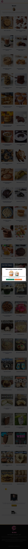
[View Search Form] (26, 1)
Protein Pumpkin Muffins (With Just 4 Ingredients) (20, 107)
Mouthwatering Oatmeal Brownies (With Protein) (21, 88)
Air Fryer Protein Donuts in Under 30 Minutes (20, 315)
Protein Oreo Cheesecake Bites (7, 334)
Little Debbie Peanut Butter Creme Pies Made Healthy (21, 221)
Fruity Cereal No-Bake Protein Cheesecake (7, 408)
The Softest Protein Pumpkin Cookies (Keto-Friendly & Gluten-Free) (7, 126)
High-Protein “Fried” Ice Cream (21, 163)
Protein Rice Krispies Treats (20, 334)
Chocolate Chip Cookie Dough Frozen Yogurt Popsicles (20, 427)
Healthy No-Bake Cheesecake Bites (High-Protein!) (20, 297)
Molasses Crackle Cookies (7, 30)
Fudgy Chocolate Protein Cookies (21, 125)
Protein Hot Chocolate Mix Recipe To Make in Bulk (7, 50)
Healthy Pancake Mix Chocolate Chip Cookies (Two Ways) (20, 50)
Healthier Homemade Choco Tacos (21, 182)
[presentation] (7, 22)
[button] (10, 279)
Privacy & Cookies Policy (16, 534)
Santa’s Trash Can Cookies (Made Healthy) (21, 240)
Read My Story (14, 505)
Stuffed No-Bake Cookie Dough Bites (7, 389)
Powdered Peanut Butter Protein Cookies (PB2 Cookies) (21, 69)
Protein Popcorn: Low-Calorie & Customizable (7, 221)
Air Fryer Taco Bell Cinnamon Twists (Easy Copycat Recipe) (7, 315)
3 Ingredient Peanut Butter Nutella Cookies (7, 240)
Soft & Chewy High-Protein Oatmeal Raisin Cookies (7, 88)
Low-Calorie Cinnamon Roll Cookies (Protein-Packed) (7, 183)
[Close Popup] (25, 268)
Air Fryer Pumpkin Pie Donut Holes (7, 258)
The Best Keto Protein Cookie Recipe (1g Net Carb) (7, 164)
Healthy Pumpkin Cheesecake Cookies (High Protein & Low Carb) (7, 107)
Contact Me (20, 534)
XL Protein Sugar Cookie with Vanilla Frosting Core (7, 353)
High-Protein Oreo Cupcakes (7, 296)
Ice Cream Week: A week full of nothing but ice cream (21, 446)
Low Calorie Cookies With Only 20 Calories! (21, 145)
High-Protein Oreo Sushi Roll (7, 371)
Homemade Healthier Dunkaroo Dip (21, 371)
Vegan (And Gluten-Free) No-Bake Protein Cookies (7, 69)
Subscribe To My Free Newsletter (10, 534)
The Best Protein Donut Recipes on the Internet (7, 465)
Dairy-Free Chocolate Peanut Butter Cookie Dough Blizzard (7, 145)
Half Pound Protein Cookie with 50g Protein (20, 259)
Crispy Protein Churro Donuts (20, 389)
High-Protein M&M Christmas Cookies (20, 352)
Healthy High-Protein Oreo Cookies (20, 201)
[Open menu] (24, 1)
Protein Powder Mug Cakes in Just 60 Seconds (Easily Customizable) (7, 202)
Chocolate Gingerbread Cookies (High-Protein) (21, 31)
